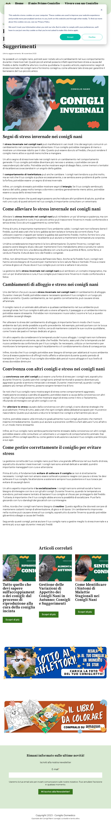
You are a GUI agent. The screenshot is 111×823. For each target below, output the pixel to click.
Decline (92, 37)
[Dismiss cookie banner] (101, 10)
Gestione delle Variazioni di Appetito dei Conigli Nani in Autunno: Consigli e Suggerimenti (54, 594)
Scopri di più (12, 619)
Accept (70, 37)
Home (19, 3)
